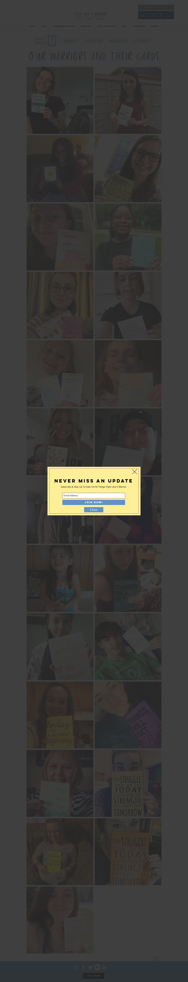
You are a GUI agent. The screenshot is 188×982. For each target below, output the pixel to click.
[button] (134, 471)
